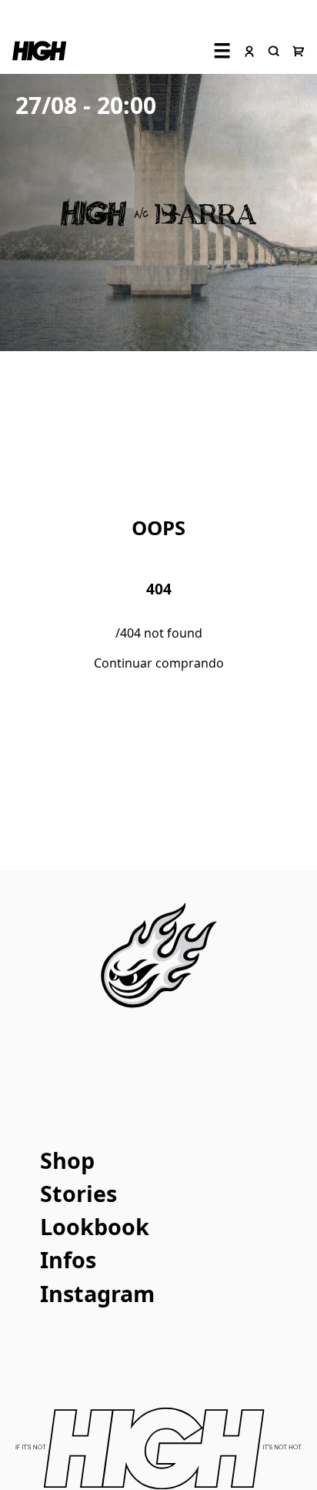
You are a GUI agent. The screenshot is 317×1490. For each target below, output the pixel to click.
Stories (78, 1193)
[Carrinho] (298, 51)
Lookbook (94, 1226)
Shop (67, 1160)
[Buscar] (274, 51)
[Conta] (249, 51)
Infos (68, 1259)
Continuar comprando (159, 663)
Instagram (97, 1293)
